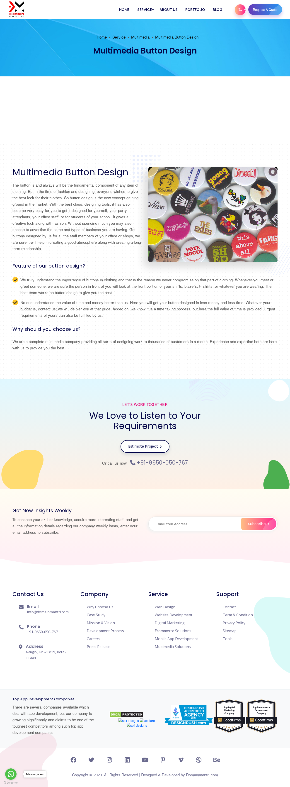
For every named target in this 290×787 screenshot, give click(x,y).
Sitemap (230, 630)
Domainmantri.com (202, 774)
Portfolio (195, 9)
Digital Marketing (170, 622)
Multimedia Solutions (173, 646)
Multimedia (140, 37)
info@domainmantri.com (48, 611)
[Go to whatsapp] (11, 774)
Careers (93, 638)
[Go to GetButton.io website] (11, 782)
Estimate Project (143, 446)
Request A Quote (265, 9)
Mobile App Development (176, 638)
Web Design (165, 606)
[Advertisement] (145, 110)
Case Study (96, 614)
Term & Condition (238, 614)
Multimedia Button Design (176, 37)
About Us (169, 9)
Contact (229, 606)
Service (144, 9)
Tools (227, 638)
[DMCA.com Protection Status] (126, 708)
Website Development (173, 614)
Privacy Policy (234, 622)
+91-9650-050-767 (162, 463)
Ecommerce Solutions (173, 630)
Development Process (105, 630)
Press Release (98, 646)
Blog (217, 9)
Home (124, 9)
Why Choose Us (100, 606)
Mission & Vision (101, 622)
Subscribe (257, 523)
